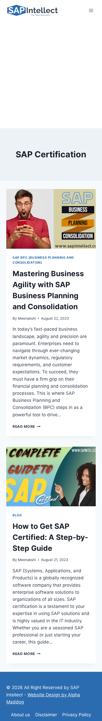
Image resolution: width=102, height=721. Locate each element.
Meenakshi (27, 318)
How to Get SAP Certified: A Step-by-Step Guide (50, 537)
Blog (17, 515)
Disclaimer (46, 714)
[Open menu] (91, 10)
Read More (27, 426)
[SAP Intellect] (32, 10)
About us (20, 714)
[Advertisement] (51, 75)
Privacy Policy (76, 714)
